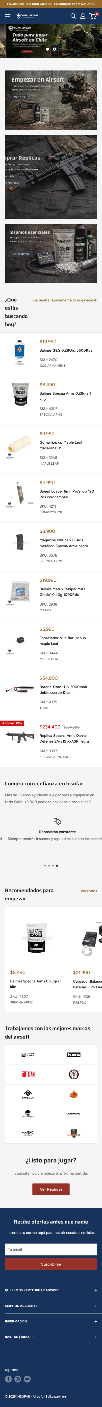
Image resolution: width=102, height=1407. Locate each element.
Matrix (45, 610)
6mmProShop (51, 512)
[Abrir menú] (7, 16)
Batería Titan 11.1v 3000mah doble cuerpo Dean (63, 690)
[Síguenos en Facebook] (8, 1379)
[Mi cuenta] (82, 16)
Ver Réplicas (51, 1189)
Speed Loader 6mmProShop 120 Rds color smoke (67, 494)
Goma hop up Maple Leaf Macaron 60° (61, 445)
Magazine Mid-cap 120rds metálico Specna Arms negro (64, 543)
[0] (93, 16)
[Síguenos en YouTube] (27, 1379)
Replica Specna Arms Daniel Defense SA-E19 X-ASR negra (64, 738)
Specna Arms (51, 414)
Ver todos (88, 891)
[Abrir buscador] (73, 16)
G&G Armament (52, 365)
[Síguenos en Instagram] (17, 1379)
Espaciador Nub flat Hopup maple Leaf (63, 641)
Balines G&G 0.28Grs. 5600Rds (66, 350)
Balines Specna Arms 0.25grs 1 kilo (35, 984)
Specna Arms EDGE (56, 757)
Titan (44, 708)
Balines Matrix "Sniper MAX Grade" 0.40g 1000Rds (63, 592)
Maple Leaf (49, 463)
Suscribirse (51, 1264)
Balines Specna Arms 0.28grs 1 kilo (65, 396)
